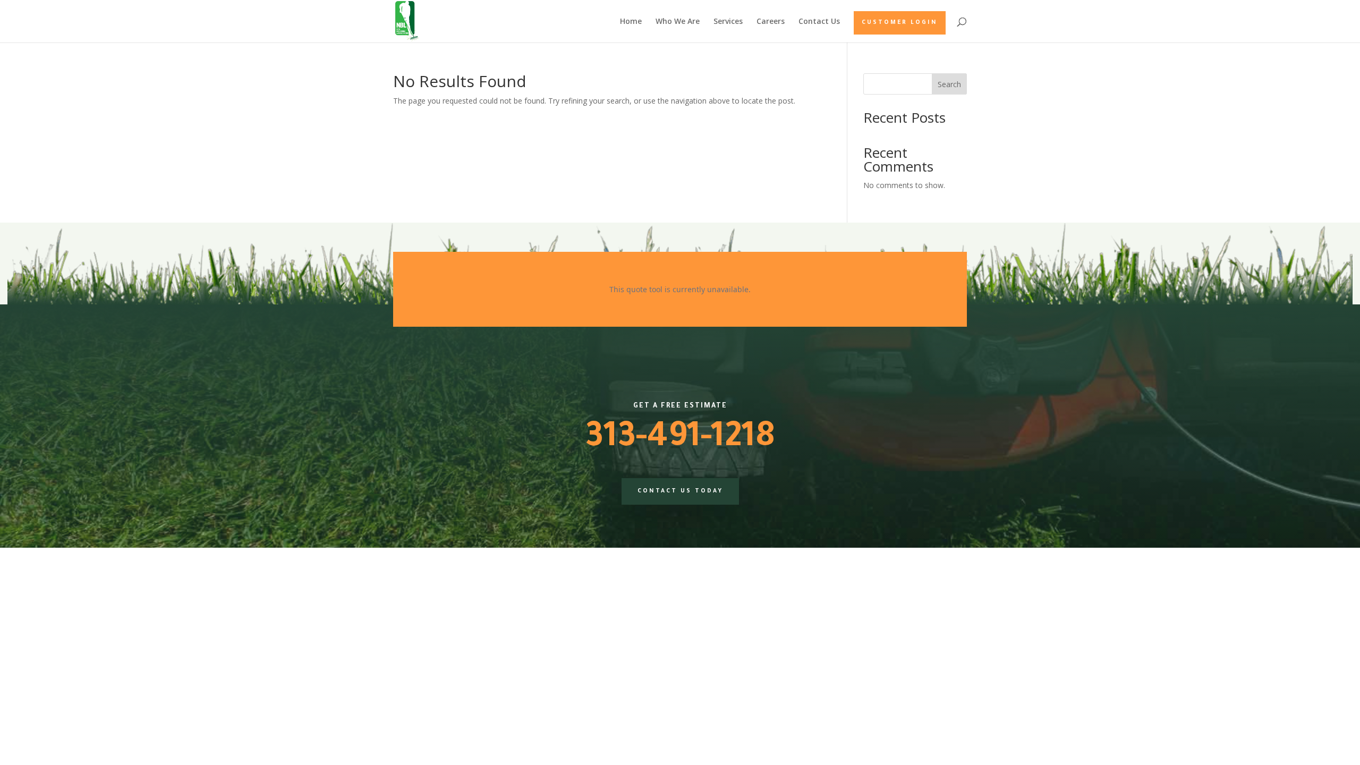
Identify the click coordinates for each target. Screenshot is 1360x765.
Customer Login (900, 23)
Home (631, 22)
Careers (770, 22)
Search (949, 84)
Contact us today (680, 491)
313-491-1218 (680, 439)
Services (728, 22)
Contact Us (819, 22)
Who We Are (678, 22)
